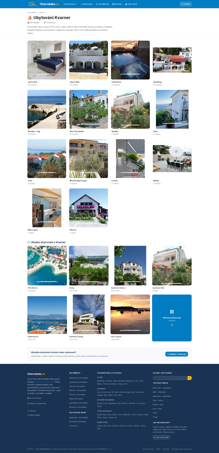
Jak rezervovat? (162, 437)
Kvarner (101, 389)
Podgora (140, 415)
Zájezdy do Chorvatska (78, 378)
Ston (99, 429)
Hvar (119, 415)
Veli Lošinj (118, 395)
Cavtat (99, 426)
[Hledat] (190, 378)
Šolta (99, 417)
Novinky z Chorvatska (78, 407)
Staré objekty (35, 415)
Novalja (127, 392)
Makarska (126, 415)
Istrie (100, 377)
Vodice (142, 403)
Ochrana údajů (148, 449)
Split (146, 415)
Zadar (99, 406)
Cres (99, 392)
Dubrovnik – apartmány (162, 388)
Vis (116, 417)
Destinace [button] (71, 4)
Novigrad (129, 381)
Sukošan (132, 403)
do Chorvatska (35, 398)
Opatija (100, 395)
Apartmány (88, 4)
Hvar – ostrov (158, 400)
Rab (105, 395)
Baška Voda (101, 415)
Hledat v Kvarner (178, 354)
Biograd (100, 403)
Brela (114, 415)
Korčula (115, 426)
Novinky (118, 4)
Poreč (136, 381)
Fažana (109, 381)
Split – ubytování (159, 392)
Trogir (104, 417)
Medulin (121, 381)
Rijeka (110, 395)
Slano (143, 426)
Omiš (133, 415)
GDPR (158, 449)
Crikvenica (106, 392)
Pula (141, 381)
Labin (115, 381)
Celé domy (132, 4)
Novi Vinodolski (137, 392)
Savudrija (112, 384)
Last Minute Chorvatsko (78, 403)
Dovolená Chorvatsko (77, 421)
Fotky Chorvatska (76, 399)
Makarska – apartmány (162, 396)
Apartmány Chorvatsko (78, 382)
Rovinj (105, 384)
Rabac (99, 384)
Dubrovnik (107, 426)
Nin (105, 403)
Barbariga (101, 381)
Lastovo (122, 426)
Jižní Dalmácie (104, 411)
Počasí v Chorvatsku (77, 394)
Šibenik (124, 403)
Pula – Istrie (157, 409)
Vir (137, 403)
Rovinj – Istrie (158, 404)
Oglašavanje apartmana (183, 449)
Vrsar (125, 384)
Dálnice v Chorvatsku (77, 390)
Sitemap (166, 449)
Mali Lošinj (119, 392)
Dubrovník (102, 422)
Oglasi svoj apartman (38, 403)
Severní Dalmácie (106, 400)
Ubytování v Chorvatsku (44, 382)
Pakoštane (112, 403)
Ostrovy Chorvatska (77, 386)
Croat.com (73, 426)
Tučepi (110, 417)
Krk (112, 392)
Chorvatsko (31, 12)
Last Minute (103, 4)
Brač (109, 415)
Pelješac (136, 426)
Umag (120, 384)
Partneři (33, 411)
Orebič (129, 426)
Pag (119, 403)
